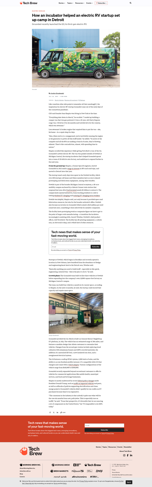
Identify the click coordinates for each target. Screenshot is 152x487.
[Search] (130, 3)
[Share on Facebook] (50, 412)
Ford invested (71, 190)
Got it (129, 482)
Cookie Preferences (116, 477)
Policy (64, 483)
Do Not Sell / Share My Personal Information (122, 474)
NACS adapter (74, 364)
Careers (22, 477)
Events (88, 3)
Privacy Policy (83, 481)
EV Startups (82, 100)
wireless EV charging (62, 195)
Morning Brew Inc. (123, 464)
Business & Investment (71, 100)
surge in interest (74, 168)
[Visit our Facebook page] (127, 455)
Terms (56, 483)
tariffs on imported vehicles (84, 383)
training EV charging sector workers (86, 195)
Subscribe (95, 247)
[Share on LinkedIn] (57, 412)
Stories (61, 3)
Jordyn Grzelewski (57, 93)
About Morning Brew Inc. (27, 468)
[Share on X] (53, 412)
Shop (21, 474)
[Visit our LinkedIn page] (131, 455)
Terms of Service (116, 472)
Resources (79, 3)
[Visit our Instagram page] (124, 455)
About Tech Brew (125, 451)
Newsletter (128, 447)
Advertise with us (25, 471)
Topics (69, 3)
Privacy (113, 470)
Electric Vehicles (59, 100)
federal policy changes (86, 380)
